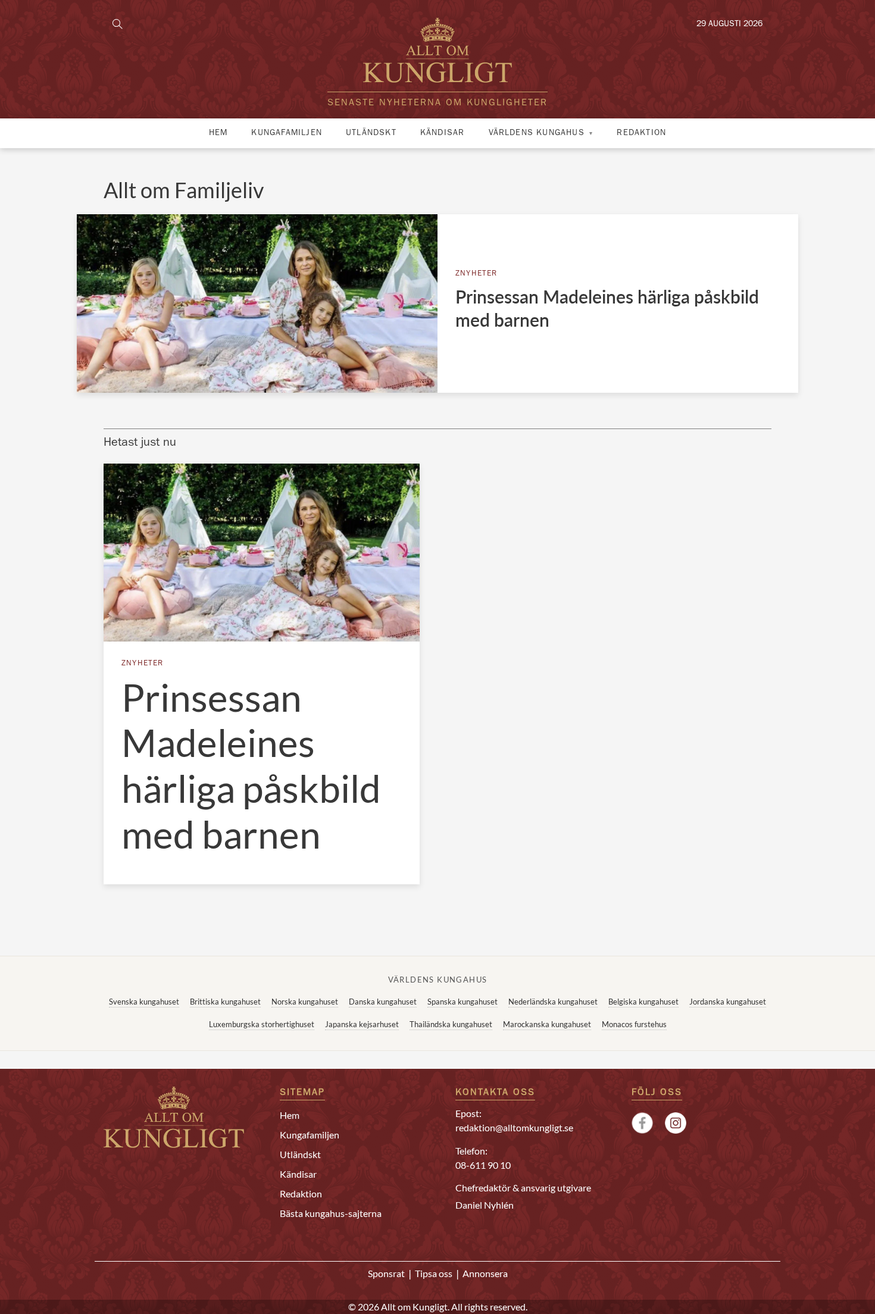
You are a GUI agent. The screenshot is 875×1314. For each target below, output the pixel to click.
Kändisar (442, 133)
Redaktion (641, 133)
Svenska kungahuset (144, 1001)
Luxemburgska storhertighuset (261, 1024)
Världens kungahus (537, 133)
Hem (218, 133)
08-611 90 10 (483, 1165)
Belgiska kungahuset (643, 1001)
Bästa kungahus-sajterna (331, 1213)
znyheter (476, 274)
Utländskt (371, 133)
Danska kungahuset (383, 1001)
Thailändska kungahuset (451, 1024)
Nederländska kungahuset (553, 1001)
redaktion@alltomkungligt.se (514, 1127)
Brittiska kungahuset (225, 1001)
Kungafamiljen (286, 133)
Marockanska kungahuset (547, 1024)
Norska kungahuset (304, 1001)
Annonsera (485, 1273)
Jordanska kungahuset (727, 1001)
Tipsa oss (433, 1273)
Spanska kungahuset (462, 1001)
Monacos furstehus (634, 1024)
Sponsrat (386, 1273)
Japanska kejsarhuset (362, 1024)
